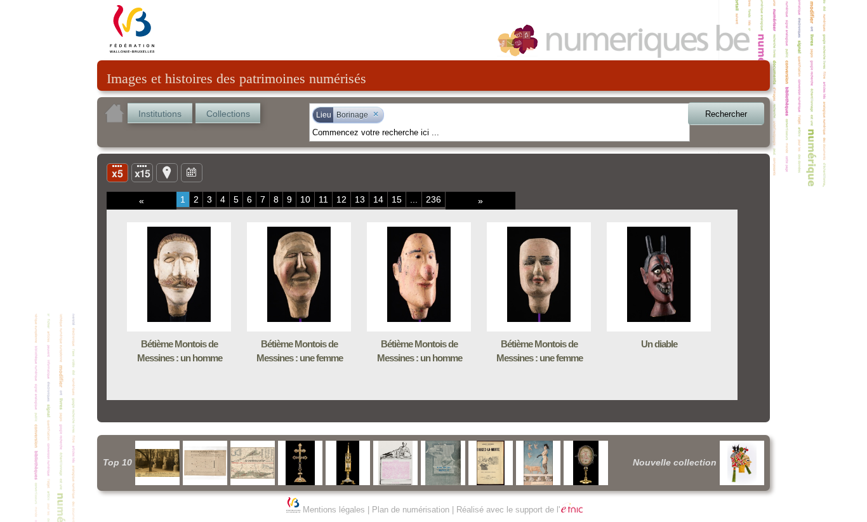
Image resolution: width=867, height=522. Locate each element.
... (414, 199)
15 (397, 199)
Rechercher (726, 114)
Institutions (160, 114)
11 (323, 199)
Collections (228, 114)
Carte (167, 172)
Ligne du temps (192, 172)
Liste (142, 172)
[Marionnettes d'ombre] (742, 463)
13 (360, 199)
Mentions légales (334, 509)
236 (433, 199)
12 (341, 199)
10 (305, 199)
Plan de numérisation (410, 509)
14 (378, 199)
